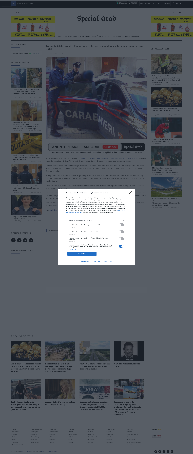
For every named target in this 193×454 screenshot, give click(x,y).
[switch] (121, 224)
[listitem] (96, 220)
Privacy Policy (108, 261)
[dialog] (96, 227)
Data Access (96, 261)
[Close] (131, 193)
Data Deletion (85, 261)
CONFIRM (82, 254)
